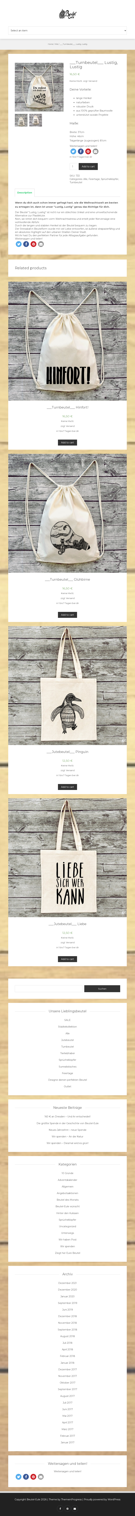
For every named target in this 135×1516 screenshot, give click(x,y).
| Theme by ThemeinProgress (64, 1499)
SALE (67, 1020)
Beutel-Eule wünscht (67, 1206)
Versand (92, 81)
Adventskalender (67, 1180)
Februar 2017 (67, 1435)
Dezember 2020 (67, 1289)
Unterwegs (67, 1233)
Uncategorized (67, 1226)
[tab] (25, 193)
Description (24, 192)
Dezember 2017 (67, 1369)
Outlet (67, 1086)
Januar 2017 (67, 1442)
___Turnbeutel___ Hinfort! (67, 407)
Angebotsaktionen (67, 1193)
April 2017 (67, 1422)
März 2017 (67, 1429)
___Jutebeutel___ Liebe (67, 924)
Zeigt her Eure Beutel (67, 1253)
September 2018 (67, 1329)
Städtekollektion (67, 1026)
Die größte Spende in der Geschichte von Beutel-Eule (68, 1123)
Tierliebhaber (67, 1053)
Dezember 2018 (67, 1316)
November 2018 (67, 1322)
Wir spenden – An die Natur (67, 1136)
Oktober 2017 (67, 1382)
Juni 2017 (67, 1409)
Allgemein (67, 1186)
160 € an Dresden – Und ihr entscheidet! (67, 1116)
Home (50, 44)
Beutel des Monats (68, 1199)
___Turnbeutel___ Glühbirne (67, 579)
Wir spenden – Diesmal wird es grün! (67, 1143)
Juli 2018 (67, 1342)
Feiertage (94, 179)
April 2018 (67, 1349)
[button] (73, 151)
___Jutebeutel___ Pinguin (67, 752)
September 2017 (67, 1389)
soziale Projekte (99, 114)
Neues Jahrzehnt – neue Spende (67, 1129)
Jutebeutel (67, 1040)
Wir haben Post (68, 1239)
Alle (56, 44)
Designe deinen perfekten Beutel (67, 1079)
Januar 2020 (67, 1296)
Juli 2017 (67, 1402)
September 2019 (67, 1303)
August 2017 (67, 1396)
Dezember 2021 (67, 1283)
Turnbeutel (76, 182)
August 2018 (67, 1336)
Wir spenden (67, 1246)
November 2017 (67, 1376)
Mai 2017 (67, 1415)
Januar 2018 (67, 1362)
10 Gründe (67, 1173)
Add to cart (88, 166)
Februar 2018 (67, 1356)
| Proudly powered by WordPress (101, 1499)
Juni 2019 (67, 1309)
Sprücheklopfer (109, 179)
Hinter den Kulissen (67, 1213)
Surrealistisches (67, 1066)
